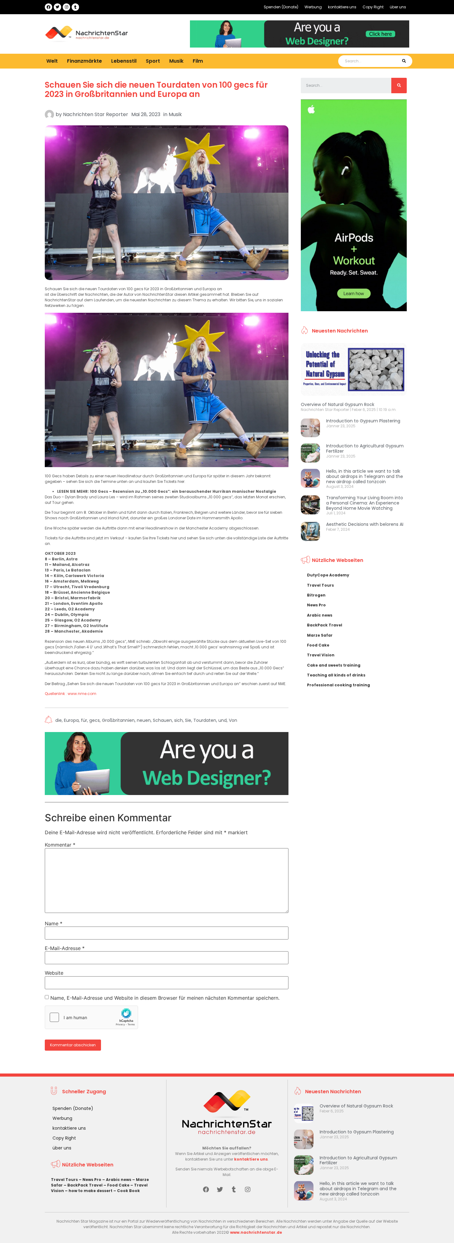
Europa (71, 720)
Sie (188, 720)
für (84, 720)
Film (198, 61)
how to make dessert (90, 1190)
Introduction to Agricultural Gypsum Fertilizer (365, 448)
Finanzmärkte (84, 61)
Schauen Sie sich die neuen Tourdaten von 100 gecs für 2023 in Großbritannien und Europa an (156, 89)
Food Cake (318, 645)
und (222, 720)
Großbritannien (118, 720)
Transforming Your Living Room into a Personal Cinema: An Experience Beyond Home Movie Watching (364, 503)
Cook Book (128, 1190)
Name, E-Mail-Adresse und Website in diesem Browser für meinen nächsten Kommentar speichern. (165, 997)
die (58, 720)
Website (54, 972)
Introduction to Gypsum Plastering (363, 421)
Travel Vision (320, 655)
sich (178, 720)
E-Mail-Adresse (65, 948)
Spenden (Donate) (281, 7)
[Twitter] (57, 7)
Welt (52, 61)
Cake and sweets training (333, 665)
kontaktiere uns (342, 7)
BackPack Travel (324, 625)
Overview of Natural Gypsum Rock (337, 404)
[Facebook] (48, 7)
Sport (153, 61)
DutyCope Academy (328, 575)
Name (53, 923)
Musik (176, 61)
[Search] (403, 61)
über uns (398, 7)
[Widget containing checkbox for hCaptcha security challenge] (91, 1017)
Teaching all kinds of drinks (336, 675)
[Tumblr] (75, 7)
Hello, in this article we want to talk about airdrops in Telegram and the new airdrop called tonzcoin (364, 476)
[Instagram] (66, 7)
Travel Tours (320, 585)
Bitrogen (316, 595)
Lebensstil (124, 61)
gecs (94, 720)
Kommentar (60, 844)
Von (233, 720)
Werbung (313, 7)
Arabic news (319, 615)
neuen (144, 720)
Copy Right (373, 7)
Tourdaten (204, 720)
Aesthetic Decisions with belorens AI (364, 524)
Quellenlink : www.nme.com (70, 693)
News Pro (316, 605)
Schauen (162, 720)
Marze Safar (320, 635)
